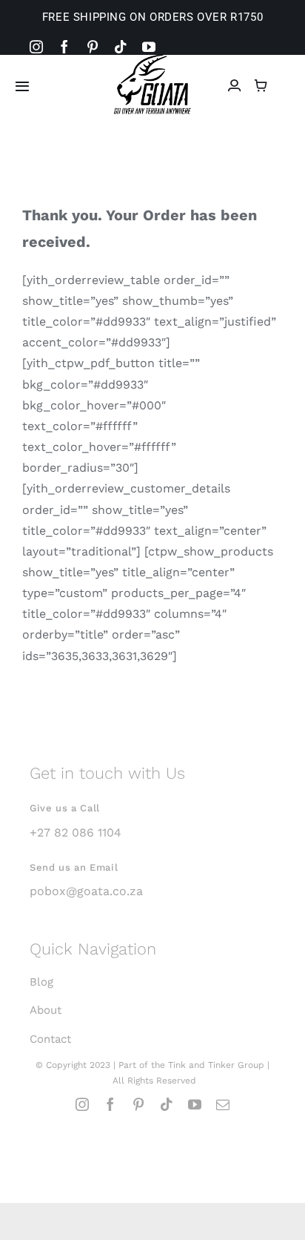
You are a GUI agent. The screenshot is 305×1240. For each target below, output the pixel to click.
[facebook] (64, 46)
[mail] (222, 1104)
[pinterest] (92, 46)
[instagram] (36, 46)
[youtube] (148, 46)
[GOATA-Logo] (152, 59)
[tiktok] (120, 46)
